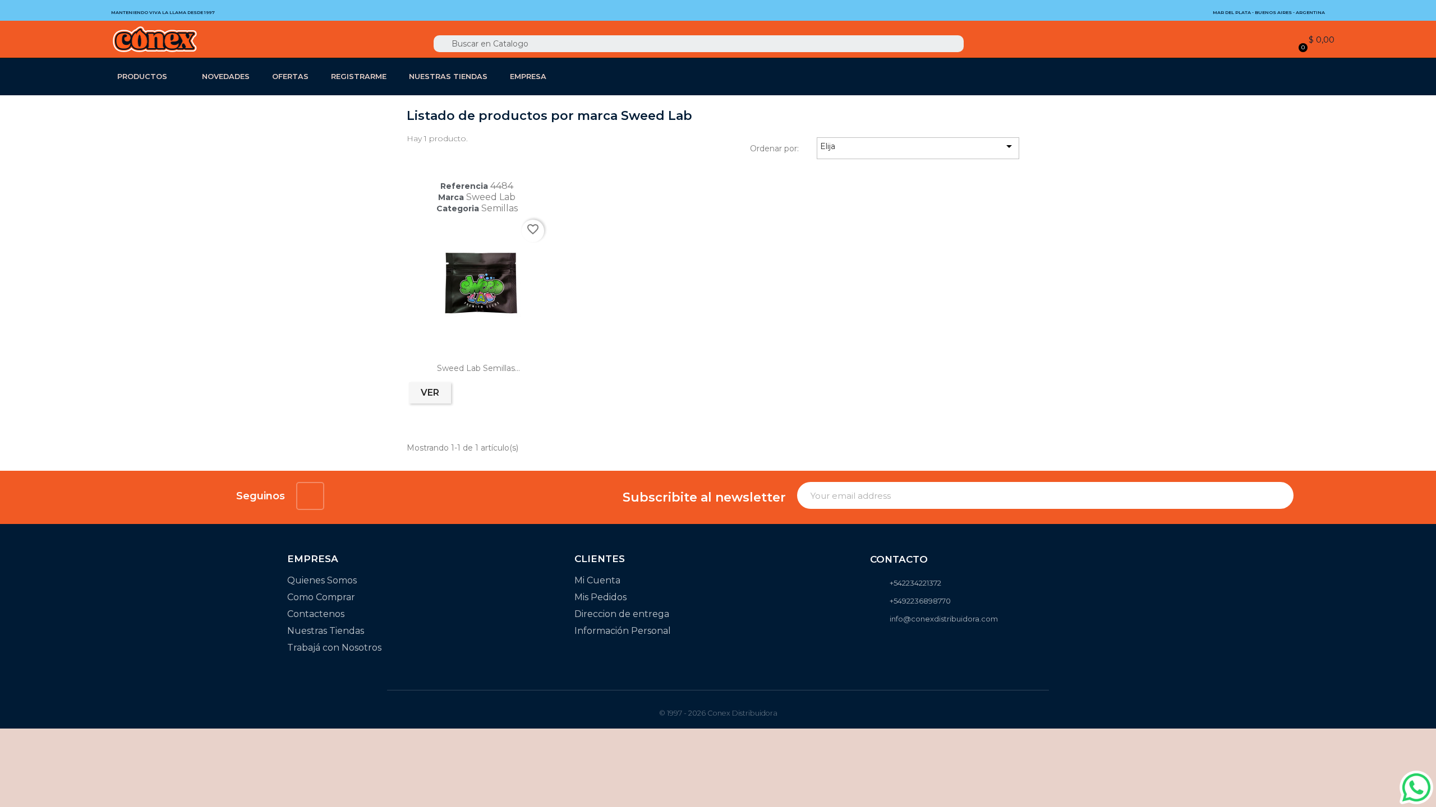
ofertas (290, 76)
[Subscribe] (1279, 495)
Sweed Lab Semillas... (478, 368)
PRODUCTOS (142, 76)
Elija (918, 146)
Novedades (226, 76)
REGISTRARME (358, 76)
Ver (430, 392)
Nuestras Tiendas (448, 76)
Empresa (528, 76)
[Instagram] (310, 496)
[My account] (1282, 40)
